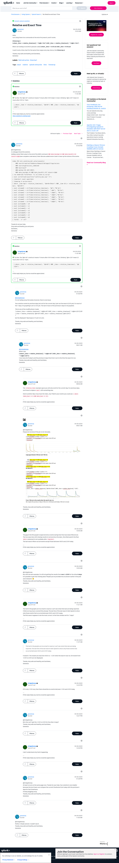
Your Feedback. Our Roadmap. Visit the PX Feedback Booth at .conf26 (96, 106)
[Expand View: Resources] (82, 3)
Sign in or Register (99, 854)
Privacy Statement (7, 859)
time (45, 65)
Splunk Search (36, 14)
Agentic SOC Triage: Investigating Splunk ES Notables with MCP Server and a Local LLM (96, 128)
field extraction (24, 60)
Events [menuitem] (53, 3)
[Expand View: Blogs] (63, 3)
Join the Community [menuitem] (29, 3)
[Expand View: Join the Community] (37, 3)
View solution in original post (21, 116)
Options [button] (103, 14)
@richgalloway (20, 298)
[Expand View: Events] (56, 3)
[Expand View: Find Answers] (49, 3)
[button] (80, 21)
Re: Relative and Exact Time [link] (51, 14)
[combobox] (49, 8)
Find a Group (96, 88)
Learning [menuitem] (69, 3)
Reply (75, 73)
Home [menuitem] (18, 3)
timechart (33, 60)
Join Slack (96, 63)
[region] (25, 858)
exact (19, 65)
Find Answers (15, 14)
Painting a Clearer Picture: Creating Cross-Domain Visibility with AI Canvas (96, 147)
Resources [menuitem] (78, 3)
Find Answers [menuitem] (43, 3)
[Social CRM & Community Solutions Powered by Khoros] (104, 843)
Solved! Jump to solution (22, 21)
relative (25, 65)
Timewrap (51, 65)
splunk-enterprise (35, 65)
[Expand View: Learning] (72, 3)
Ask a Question (98, 8)
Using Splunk (26, 14)
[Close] (49, 855)
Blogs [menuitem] (61, 3)
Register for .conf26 (96, 34)
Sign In (111, 3)
